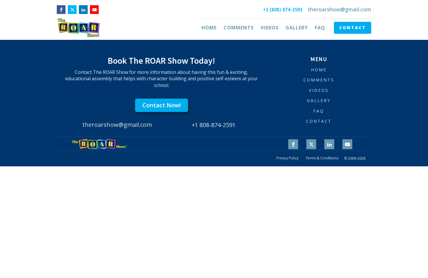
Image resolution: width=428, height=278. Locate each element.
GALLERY (318, 100)
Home (209, 27)
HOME (319, 69)
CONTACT (352, 27)
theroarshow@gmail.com (339, 9)
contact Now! (161, 105)
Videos (270, 27)
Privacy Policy (287, 158)
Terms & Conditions (321, 158)
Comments (239, 27)
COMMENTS (318, 80)
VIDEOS (319, 90)
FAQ (320, 27)
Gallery (297, 27)
